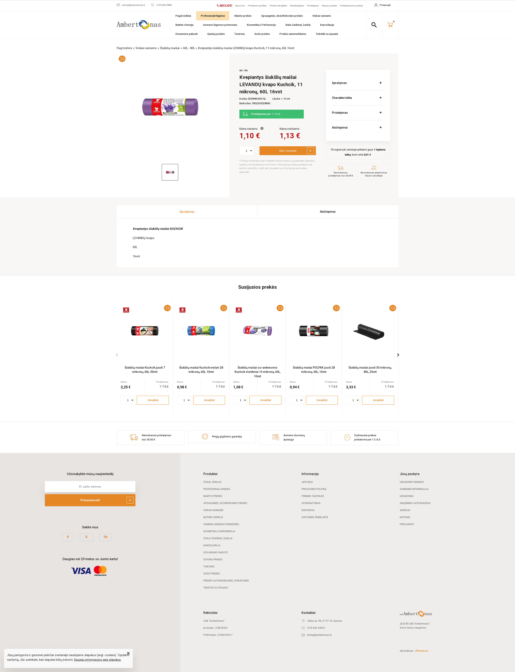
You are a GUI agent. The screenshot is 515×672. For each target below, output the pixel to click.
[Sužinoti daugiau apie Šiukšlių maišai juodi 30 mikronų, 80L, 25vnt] (370, 331)
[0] (390, 25)
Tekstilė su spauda (327, 33)
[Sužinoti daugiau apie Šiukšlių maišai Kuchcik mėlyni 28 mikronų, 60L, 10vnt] (201, 331)
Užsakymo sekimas (412, 482)
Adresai (405, 510)
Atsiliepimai (340, 127)
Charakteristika (342, 97)
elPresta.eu (421, 650)
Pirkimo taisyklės (278, 5)
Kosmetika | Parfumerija (261, 24)
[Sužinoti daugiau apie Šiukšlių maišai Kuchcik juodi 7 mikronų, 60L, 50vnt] (145, 331)
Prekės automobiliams (292, 33)
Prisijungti (407, 524)
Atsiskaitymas (297, 5)
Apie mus (240, 5)
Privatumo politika (257, 5)
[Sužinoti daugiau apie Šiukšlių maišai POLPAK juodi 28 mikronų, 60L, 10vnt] (314, 331)
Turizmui (239, 33)
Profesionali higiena (213, 15)
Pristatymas (313, 5)
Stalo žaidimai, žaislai (297, 24)
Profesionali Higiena (216, 489)
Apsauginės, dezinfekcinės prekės (282, 15)
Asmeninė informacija (414, 489)
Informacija (310, 474)
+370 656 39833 (316, 628)
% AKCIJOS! (224, 5)
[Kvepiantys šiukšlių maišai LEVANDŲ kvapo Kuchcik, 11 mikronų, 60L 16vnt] (170, 106)
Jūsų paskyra (409, 474)
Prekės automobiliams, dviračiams (226, 580)
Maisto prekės (242, 15)
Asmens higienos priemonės (220, 24)
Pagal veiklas (183, 15)
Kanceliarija (327, 24)
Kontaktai (308, 510)
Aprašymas (339, 83)
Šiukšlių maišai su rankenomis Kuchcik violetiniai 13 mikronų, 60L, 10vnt (257, 372)
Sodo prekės (262, 33)
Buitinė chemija (184, 24)
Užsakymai (406, 496)
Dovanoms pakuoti (186, 33)
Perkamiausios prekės (351, 5)
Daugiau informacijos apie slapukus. (97, 660)
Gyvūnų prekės (216, 33)
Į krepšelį (153, 400)
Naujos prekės (329, 5)
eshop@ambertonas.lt (319, 635)
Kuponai (405, 517)
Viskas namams (321, 15)
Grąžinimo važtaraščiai (415, 503)
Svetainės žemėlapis (315, 517)
